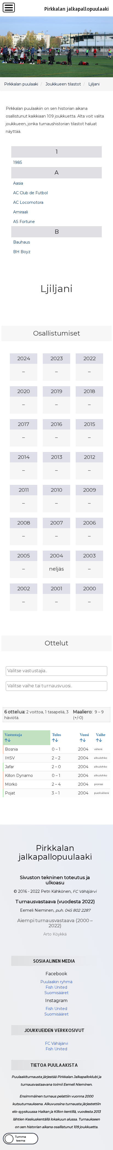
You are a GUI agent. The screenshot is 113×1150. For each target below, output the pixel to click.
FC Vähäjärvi (56, 1043)
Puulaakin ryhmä (56, 981)
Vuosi (84, 735)
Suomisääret (56, 992)
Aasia (18, 183)
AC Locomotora (28, 202)
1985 (17, 162)
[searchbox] (56, 671)
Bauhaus (21, 242)
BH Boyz (21, 251)
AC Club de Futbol (30, 192)
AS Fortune (24, 221)
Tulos (56, 735)
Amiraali (20, 212)
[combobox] (57, 671)
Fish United (56, 987)
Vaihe (100, 735)
